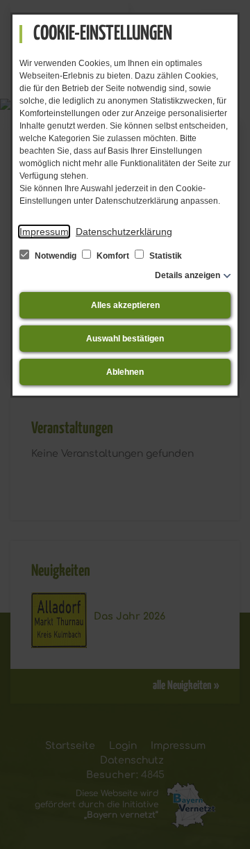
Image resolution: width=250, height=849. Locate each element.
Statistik (164, 256)
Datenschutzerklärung (124, 231)
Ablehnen (125, 372)
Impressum (44, 231)
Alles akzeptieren (125, 305)
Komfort (112, 256)
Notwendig (55, 256)
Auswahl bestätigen (125, 338)
